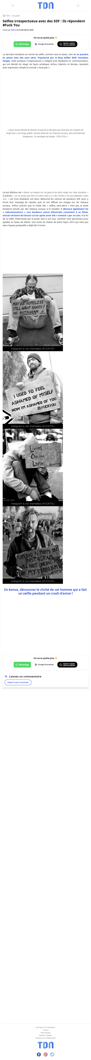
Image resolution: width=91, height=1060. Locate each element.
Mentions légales (45, 1035)
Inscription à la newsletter (45, 1027)
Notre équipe (45, 1033)
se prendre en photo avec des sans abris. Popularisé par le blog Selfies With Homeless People (45, 57)
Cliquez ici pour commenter (18, 682)
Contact (45, 1030)
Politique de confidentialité (45, 1038)
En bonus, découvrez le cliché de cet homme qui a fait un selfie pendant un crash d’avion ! (45, 591)
